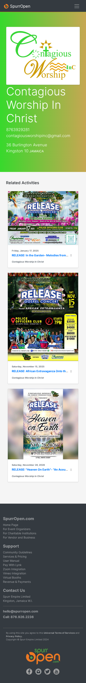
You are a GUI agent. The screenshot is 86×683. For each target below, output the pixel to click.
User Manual (11, 560)
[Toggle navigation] (76, 6)
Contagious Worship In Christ (28, 261)
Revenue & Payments (17, 581)
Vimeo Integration (14, 573)
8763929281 (18, 129)
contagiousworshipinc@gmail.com (38, 135)
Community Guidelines (17, 552)
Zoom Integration (14, 569)
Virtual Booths (12, 577)
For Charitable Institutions (19, 533)
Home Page (10, 524)
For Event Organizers (16, 529)
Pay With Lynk (12, 565)
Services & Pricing (15, 556)
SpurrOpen (19, 6)
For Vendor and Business (19, 537)
